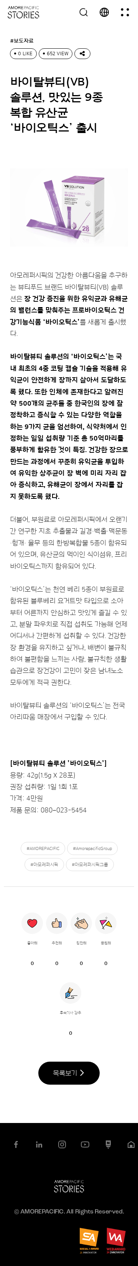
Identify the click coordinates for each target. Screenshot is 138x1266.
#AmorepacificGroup (92, 848)
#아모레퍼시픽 (44, 864)
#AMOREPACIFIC (42, 848)
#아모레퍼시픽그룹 (90, 864)
